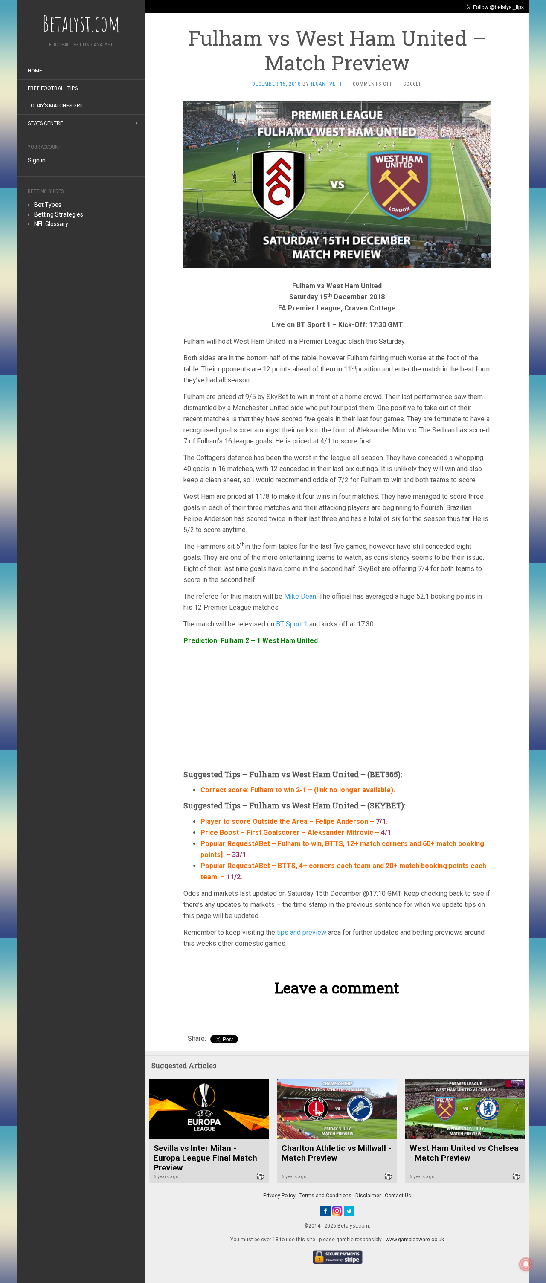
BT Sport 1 (292, 624)
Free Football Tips (53, 88)
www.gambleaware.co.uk (415, 1239)
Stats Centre (45, 123)
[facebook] (325, 1210)
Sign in (37, 160)
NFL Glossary (51, 223)
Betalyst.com (81, 23)
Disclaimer (368, 1196)
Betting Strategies (58, 214)
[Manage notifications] (526, 1264)
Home (35, 71)
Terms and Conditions (325, 1196)
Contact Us (398, 1196)
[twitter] (349, 1210)
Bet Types (47, 204)
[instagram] (337, 1210)
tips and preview (301, 932)
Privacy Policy (279, 1196)
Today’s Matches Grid (56, 106)
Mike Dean (300, 596)
